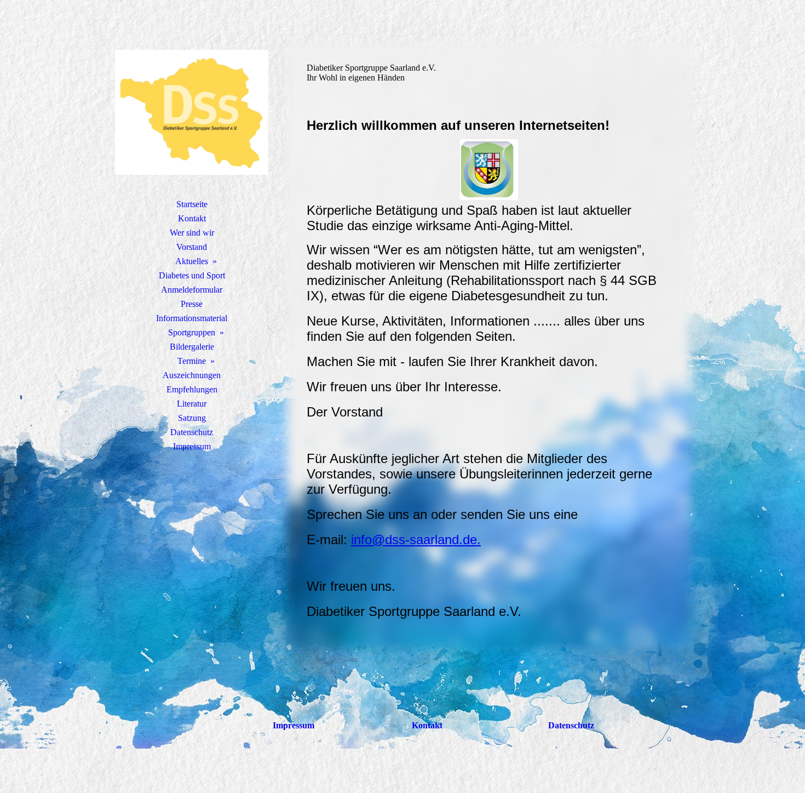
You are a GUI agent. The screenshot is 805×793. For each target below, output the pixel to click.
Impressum (192, 446)
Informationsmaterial (191, 318)
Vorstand (191, 247)
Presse (192, 304)
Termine (191, 361)
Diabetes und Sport (192, 275)
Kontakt (192, 218)
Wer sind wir (192, 232)
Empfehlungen (191, 389)
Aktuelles (191, 261)
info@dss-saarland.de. (416, 539)
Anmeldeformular (191, 289)
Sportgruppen (191, 332)
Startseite (192, 204)
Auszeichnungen (192, 375)
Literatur (191, 403)
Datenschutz (191, 432)
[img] (191, 112)
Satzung (192, 418)
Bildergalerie (192, 346)
